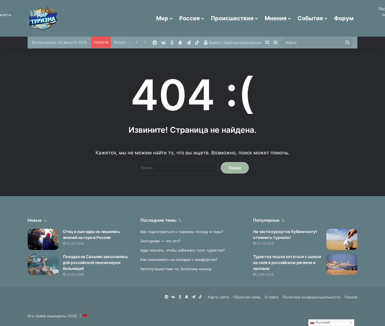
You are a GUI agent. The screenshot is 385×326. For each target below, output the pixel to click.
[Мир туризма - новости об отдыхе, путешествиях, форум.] (43, 18)
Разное (351, 297)
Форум (343, 18)
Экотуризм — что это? (160, 241)
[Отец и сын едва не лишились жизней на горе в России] (43, 239)
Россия (189, 18)
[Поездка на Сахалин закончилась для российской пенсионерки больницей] (43, 264)
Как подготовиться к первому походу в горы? (182, 231)
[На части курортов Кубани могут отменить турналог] (341, 239)
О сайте (272, 297)
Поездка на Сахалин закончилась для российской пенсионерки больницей (95, 262)
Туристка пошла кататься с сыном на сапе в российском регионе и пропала (287, 262)
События (310, 18)
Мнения (276, 18)
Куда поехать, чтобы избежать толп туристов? (182, 250)
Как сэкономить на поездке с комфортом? (179, 259)
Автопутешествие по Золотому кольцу (176, 269)
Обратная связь (247, 297)
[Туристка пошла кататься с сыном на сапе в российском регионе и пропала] (341, 264)
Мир (162, 18)
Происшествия (232, 18)
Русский (322, 322)
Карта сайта (218, 297)
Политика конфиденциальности (311, 297)
